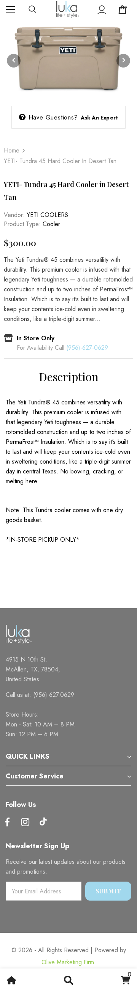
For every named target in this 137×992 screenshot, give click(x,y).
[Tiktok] (43, 822)
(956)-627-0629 (87, 347)
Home (11, 150)
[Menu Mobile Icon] (10, 9)
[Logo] (67, 9)
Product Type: (22, 224)
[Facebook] (7, 822)
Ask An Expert (99, 117)
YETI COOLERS (47, 215)
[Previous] (14, 61)
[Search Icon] (40, 9)
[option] (68, 60)
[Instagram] (25, 822)
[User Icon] (102, 10)
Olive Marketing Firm (67, 962)
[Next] (123, 61)
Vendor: (14, 215)
